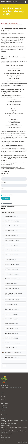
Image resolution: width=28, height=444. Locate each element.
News (6, 23)
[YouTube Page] (7, 386)
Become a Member (5, 436)
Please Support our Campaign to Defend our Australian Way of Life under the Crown (14, 421)
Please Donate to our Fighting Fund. (9, 424)
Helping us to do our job (6, 425)
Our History (3, 396)
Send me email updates (8, 195)
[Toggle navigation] (25, 2)
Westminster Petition (7, 203)
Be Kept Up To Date (5, 438)
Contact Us (3, 400)
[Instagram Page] (5, 386)
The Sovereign (4, 407)
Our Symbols (4, 415)
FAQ (2, 394)
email (6, 441)
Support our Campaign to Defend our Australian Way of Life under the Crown (14, 431)
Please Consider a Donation (7, 434)
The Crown (3, 413)
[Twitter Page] (3, 386)
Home (2, 23)
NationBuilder (24, 442)
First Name (3, 176)
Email (2, 189)
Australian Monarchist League (9, 2)
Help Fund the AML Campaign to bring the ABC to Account (14, 427)
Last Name (3, 182)
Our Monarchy (4, 405)
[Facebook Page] (1, 386)
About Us (3, 398)
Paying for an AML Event (6, 429)
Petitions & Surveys (13, 23)
